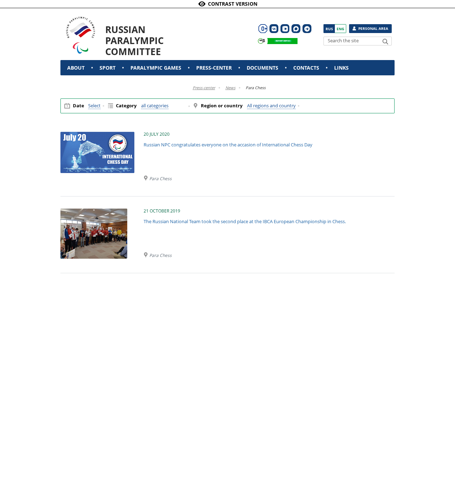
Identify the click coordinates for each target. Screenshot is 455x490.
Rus (329, 28)
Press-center (214, 67)
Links (341, 67)
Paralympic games (155, 67)
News (230, 87)
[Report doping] (276, 41)
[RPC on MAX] (295, 28)
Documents (262, 67)
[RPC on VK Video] (284, 28)
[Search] (385, 41)
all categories (154, 106)
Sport (108, 67)
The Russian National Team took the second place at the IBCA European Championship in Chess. (245, 221)
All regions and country (271, 106)
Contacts (306, 67)
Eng (340, 28)
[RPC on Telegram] (307, 28)
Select (94, 106)
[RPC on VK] (273, 28)
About (76, 67)
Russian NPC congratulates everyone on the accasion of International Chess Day (228, 144)
